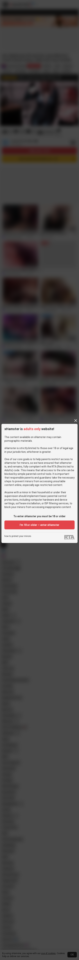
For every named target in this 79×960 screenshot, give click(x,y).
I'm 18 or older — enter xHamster (39, 524)
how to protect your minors (17, 536)
